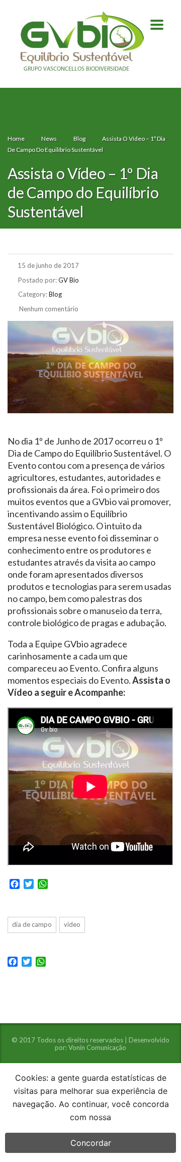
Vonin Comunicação (97, 1047)
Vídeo (72, 924)
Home (16, 138)
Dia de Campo (32, 924)
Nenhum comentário (48, 309)
